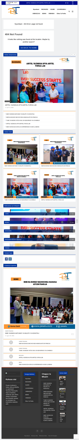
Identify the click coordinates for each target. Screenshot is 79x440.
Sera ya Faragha (52, 435)
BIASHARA (44, 9)
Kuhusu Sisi (34, 435)
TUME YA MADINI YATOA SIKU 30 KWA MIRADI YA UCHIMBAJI (23, 120)
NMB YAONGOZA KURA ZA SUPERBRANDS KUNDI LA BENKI (22, 127)
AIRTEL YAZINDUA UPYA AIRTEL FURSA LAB (38, 3)
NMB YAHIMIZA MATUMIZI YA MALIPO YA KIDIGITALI (20, 114)
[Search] (69, 11)
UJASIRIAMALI (61, 9)
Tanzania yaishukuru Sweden (62, 408)
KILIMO (52, 9)
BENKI (44, 13)
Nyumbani (36, 9)
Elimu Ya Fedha (61, 13)
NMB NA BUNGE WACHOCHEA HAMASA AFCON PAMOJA (22, 117)
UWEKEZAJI (36, 13)
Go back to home (29, 48)
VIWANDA (51, 13)
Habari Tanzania (9, 162)
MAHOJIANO (63, 378)
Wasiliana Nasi (43, 435)
